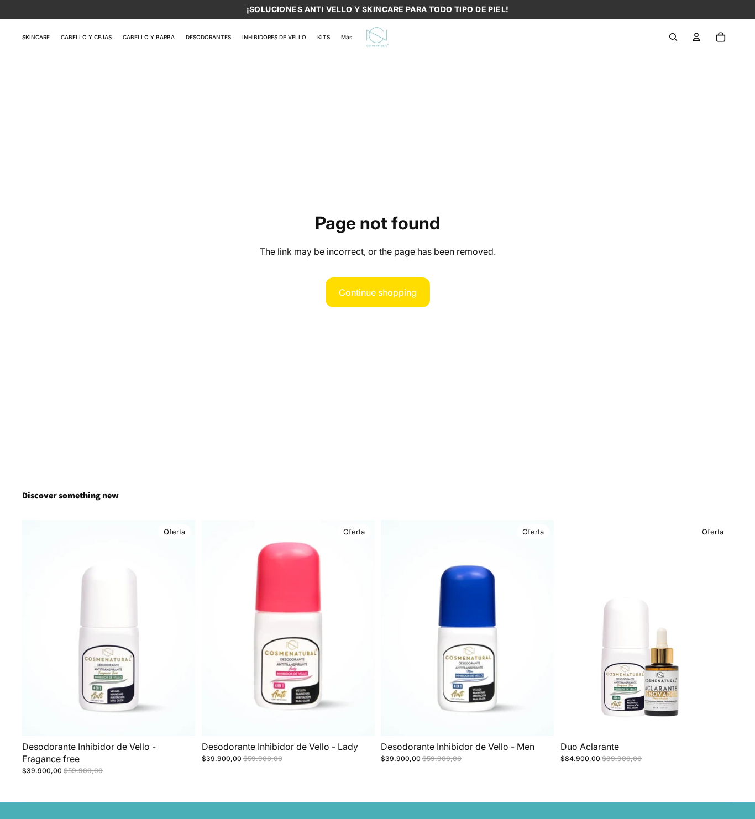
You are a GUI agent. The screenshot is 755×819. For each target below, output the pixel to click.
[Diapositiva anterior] (577, 628)
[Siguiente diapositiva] (716, 628)
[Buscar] (673, 37)
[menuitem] (346, 37)
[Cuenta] (696, 37)
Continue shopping (378, 292)
